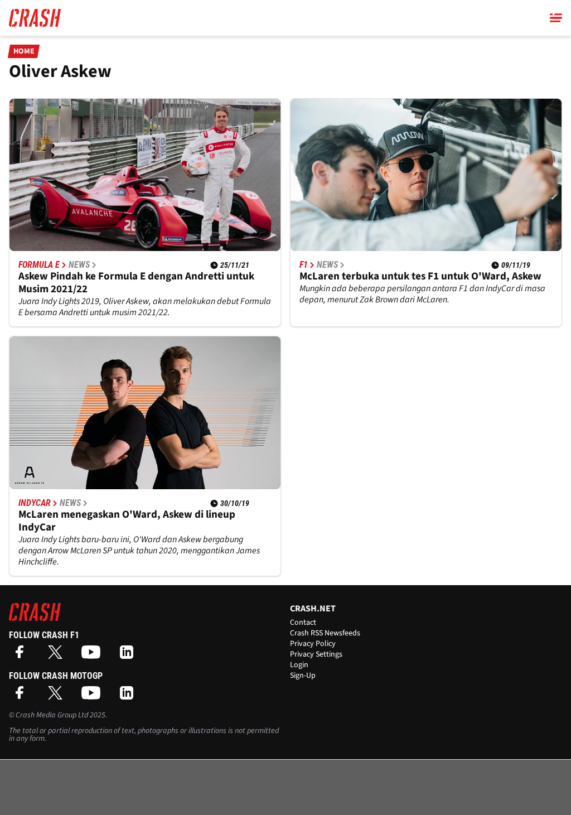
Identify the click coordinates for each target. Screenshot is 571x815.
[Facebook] (22, 655)
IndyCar (34, 503)
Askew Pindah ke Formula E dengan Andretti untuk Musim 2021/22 (136, 283)
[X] (58, 655)
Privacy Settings (316, 654)
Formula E (39, 265)
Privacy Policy (313, 644)
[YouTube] (93, 655)
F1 (303, 265)
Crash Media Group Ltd (52, 715)
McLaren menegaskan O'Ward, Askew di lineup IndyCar (126, 521)
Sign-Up (303, 675)
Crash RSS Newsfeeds (325, 633)
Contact (303, 622)
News (79, 265)
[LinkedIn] (129, 655)
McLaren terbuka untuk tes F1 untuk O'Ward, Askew (420, 276)
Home (24, 51)
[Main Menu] (556, 18)
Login (299, 665)
